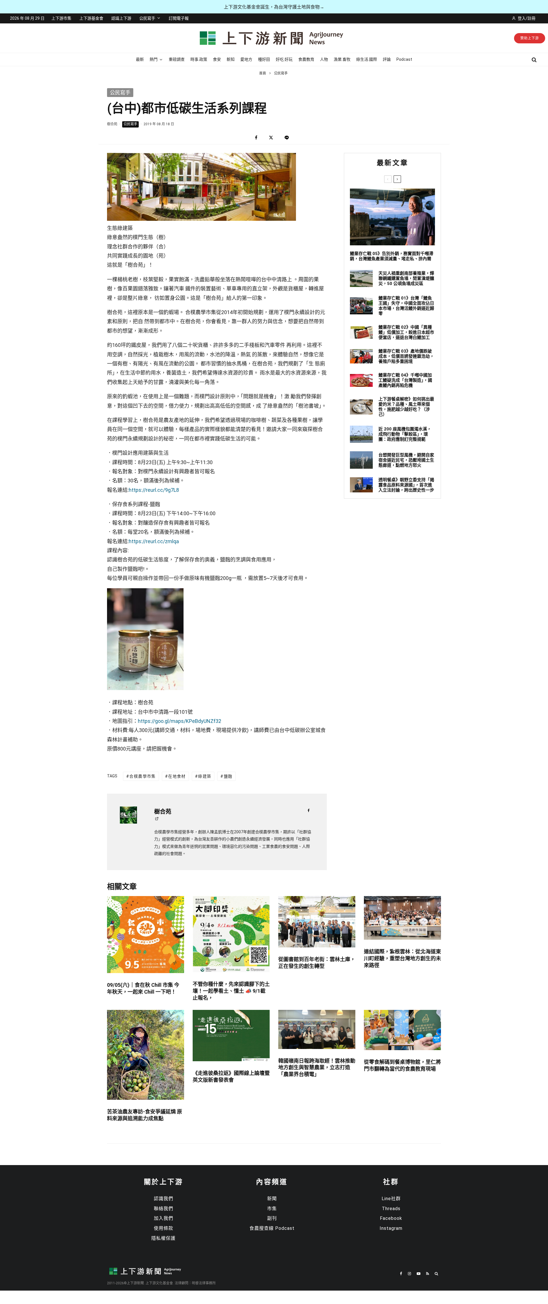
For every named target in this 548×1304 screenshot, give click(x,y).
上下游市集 (61, 18)
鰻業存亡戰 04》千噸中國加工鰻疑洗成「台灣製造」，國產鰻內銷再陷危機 (405, 380)
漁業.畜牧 (342, 59)
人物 (324, 59)
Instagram (391, 1228)
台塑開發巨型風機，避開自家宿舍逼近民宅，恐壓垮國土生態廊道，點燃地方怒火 (406, 460)
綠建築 (204, 776)
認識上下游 (121, 18)
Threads (391, 1208)
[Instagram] (409, 1273)
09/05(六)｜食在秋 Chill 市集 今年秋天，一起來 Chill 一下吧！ (143, 988)
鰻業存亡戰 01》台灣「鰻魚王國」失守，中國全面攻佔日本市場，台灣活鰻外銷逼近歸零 (406, 306)
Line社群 (391, 1198)
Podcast (404, 59)
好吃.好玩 (284, 59)
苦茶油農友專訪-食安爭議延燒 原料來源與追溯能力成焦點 (144, 1115)
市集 (272, 1208)
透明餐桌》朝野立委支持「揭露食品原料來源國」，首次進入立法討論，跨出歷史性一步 (406, 485)
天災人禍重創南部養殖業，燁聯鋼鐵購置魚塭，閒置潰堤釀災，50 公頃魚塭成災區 (406, 278)
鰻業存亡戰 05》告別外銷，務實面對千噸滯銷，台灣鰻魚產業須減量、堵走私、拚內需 (391, 256)
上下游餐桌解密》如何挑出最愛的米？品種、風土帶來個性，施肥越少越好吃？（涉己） (406, 407)
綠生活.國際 (366, 59)
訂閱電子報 (179, 18)
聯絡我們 (163, 1208)
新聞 (272, 1198)
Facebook (391, 1218)
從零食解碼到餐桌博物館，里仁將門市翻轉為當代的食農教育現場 (402, 1065)
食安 (217, 59)
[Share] (256, 138)
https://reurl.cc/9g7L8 (154, 490)
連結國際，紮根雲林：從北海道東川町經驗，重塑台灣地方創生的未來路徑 (402, 958)
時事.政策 (198, 59)
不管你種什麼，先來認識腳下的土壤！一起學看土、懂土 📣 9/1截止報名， (231, 991)
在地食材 (177, 776)
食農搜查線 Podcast (272, 1228)
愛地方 (246, 59)
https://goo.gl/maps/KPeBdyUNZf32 (179, 721)
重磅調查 (177, 59)
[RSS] (427, 1273)
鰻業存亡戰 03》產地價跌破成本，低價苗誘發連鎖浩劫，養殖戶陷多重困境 (406, 356)
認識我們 (163, 1198)
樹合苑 (112, 124)
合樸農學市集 (142, 776)
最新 (140, 59)
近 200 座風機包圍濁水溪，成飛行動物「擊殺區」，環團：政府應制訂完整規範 (404, 434)
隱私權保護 (163, 1238)
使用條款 (163, 1228)
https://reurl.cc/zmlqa (154, 541)
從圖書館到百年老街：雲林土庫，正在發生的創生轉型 (316, 962)
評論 (387, 59)
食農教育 (306, 59)
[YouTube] (418, 1273)
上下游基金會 (91, 18)
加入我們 (163, 1218)
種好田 (264, 59)
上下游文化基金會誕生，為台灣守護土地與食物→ (274, 7)
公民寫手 (147, 18)
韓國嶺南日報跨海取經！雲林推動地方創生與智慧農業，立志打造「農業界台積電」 (316, 1067)
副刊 (272, 1218)
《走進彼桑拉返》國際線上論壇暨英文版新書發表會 (231, 1076)
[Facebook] (401, 1273)
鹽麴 (228, 776)
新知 (231, 59)
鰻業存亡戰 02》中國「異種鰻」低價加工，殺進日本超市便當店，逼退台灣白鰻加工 (406, 332)
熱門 (154, 59)
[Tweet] (271, 138)
